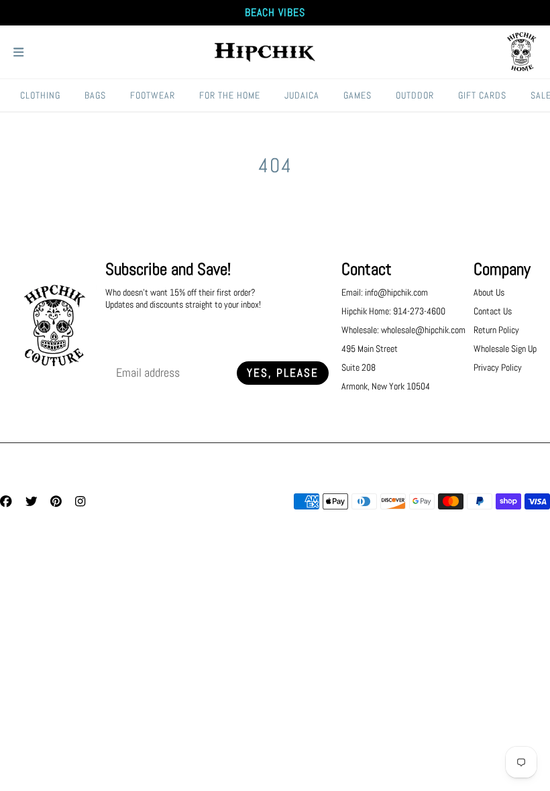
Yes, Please (283, 373)
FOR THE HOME (229, 95)
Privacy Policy (498, 367)
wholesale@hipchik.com (423, 330)
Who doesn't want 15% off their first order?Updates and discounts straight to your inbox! (183, 298)
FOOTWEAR (152, 95)
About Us (489, 292)
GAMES (357, 95)
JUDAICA (301, 95)
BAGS (95, 95)
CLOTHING (40, 95)
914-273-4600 (419, 311)
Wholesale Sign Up (505, 349)
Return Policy (496, 330)
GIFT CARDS (482, 95)
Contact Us (493, 311)
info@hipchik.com (396, 292)
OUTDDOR (415, 95)
